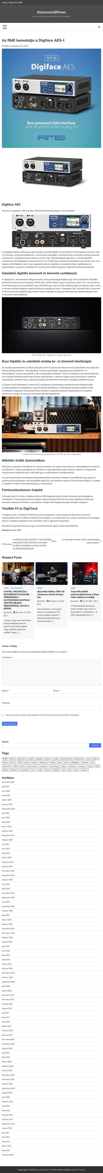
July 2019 (5, 946)
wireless (84, 770)
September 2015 (8, 1088)
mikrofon (72, 766)
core (88, 758)
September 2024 (8, 809)
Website (6, 703)
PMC (97, 766)
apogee (39, 758)
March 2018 (6, 991)
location (43, 766)
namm (89, 766)
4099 (5, 758)
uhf (63, 770)
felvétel (85, 762)
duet (66, 762)
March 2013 (6, 1146)
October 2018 (7, 977)
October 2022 (7, 880)
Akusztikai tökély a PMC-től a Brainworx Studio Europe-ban (50, 594)
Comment (7, 657)
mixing (81, 766)
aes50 (30, 758)
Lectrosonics (16, 588)
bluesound (79, 758)
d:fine (5, 762)
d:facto (95, 758)
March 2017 (6, 1026)
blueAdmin (8, 612)
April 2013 (6, 1141)
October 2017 (7, 1004)
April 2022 (6, 888)
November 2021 (8, 893)
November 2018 (8, 973)
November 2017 (8, 999)
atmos (47, 758)
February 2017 (7, 1030)
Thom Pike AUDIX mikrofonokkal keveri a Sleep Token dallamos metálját (85, 594)
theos (47, 770)
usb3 (76, 770)
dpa (59, 762)
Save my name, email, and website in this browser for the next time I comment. (42, 715)
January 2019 (7, 968)
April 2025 (6, 795)
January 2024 (7, 831)
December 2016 (8, 1039)
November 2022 (8, 875)
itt (29, 526)
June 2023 (6, 849)
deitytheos (43, 762)
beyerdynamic (66, 758)
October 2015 (7, 1084)
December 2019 (8, 928)
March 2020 (6, 920)
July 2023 (5, 844)
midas (63, 766)
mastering (54, 766)
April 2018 (6, 986)
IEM (15, 766)
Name (5, 690)
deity (34, 762)
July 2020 (5, 915)
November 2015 (8, 1079)
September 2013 (8, 1124)
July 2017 (5, 1013)
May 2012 (6, 1150)
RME (19, 530)
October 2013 (7, 1119)
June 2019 (6, 951)
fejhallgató (75, 762)
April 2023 (6, 853)
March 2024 (6, 826)
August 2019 (7, 942)
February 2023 (7, 862)
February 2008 (7, 1155)
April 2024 (6, 822)
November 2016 (8, 1044)
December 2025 (8, 782)
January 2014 (7, 1115)
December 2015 (8, 1075)
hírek (13, 530)
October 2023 (7, 840)
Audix (55, 758)
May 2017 (6, 1017)
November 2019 (8, 933)
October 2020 (7, 911)
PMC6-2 (14, 770)
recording (24, 770)
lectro (22, 766)
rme (32, 770)
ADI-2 (12, 758)
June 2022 (6, 884)
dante (27, 762)
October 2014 (7, 1101)
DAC (20, 762)
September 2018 (8, 982)
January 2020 (7, 924)
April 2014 (6, 1110)
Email (56, 690)
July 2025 (5, 786)
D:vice (12, 762)
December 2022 (8, 871)
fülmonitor (7, 766)
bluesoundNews (51, 12)
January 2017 (7, 1035)
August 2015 (7, 1093)
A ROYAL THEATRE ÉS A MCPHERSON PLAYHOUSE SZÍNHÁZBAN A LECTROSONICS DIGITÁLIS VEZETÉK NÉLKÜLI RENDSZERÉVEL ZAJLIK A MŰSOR (17, 600)
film (92, 762)
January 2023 (7, 866)
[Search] (99, 27)
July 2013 (5, 1133)
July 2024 (5, 813)
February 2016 (7, 1066)
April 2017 (6, 1022)
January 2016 (7, 1070)
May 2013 (6, 1137)
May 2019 (6, 955)
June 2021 (6, 902)
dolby (53, 762)
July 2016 (5, 1053)
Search (5, 741)
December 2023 (8, 835)
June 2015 (6, 1097)
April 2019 (6, 959)
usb (69, 770)
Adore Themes (78, 1169)
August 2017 (7, 1008)
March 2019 (6, 964)
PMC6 (5, 770)
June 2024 (6, 817)
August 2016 (7, 1048)
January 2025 (7, 804)
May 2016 (6, 1057)
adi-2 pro (21, 758)
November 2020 (8, 906)
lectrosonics (32, 766)
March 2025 (6, 800)
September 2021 (8, 897)
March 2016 (6, 1062)
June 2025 (6, 791)
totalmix (56, 770)
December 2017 (8, 995)
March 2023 (6, 857)
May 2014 (6, 1106)
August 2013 (7, 1128)
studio (39, 770)
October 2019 (7, 937)
